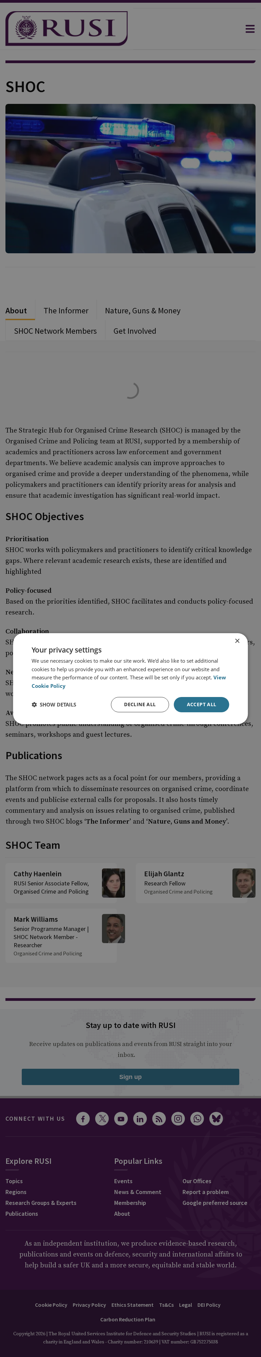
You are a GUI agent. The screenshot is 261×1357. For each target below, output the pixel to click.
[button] (54, 704)
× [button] (237, 640)
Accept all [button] (201, 704)
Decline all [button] (140, 704)
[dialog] (130, 678)
